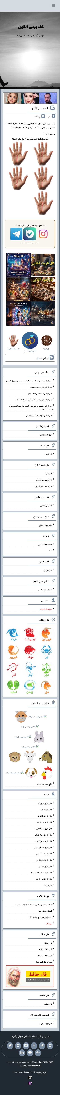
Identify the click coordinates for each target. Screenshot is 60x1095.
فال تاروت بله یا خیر (44, 879)
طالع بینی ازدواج (45, 525)
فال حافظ (48, 943)
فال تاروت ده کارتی (44, 860)
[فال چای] (43, 314)
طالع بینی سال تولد (44, 784)
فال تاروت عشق (45, 866)
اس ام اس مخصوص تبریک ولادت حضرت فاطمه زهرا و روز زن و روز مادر (31, 407)
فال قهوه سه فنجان (44, 480)
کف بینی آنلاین (31, 26)
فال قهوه (48, 473)
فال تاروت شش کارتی (43, 847)
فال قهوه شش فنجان (43, 486)
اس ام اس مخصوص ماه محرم (40, 393)
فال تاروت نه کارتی (44, 853)
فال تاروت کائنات (45, 816)
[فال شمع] (18, 290)
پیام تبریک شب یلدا (44, 961)
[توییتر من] (10, 1045)
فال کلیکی (48, 570)
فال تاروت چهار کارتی (43, 835)
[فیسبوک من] (34, 1045)
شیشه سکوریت (45, 911)
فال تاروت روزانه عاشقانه (41, 872)
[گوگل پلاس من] (38, 1052)
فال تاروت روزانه (45, 803)
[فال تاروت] (43, 265)
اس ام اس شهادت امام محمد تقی (39, 415)
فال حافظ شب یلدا (44, 955)
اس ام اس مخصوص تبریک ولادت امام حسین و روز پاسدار (29, 380)
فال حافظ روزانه (45, 949)
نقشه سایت (18, 1072)
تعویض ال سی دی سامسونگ (40, 917)
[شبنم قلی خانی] (12, 99)
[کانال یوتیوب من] (30, 1052)
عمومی (39, 358)
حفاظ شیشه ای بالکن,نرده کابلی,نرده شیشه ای (33, 904)
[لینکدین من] (22, 1052)
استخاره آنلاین (46, 434)
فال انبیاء (48, 454)
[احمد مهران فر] (48, 99)
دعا (50, 551)
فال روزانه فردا (46, 1023)
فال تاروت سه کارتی (43, 828)
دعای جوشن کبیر (45, 544)
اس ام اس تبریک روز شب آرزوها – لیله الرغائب (33, 399)
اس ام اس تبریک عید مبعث (41, 387)
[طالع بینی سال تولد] (30, 745)
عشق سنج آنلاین (45, 589)
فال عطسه (48, 1004)
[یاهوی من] (50, 1045)
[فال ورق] (18, 314)
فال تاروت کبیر (46, 809)
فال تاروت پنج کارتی (44, 841)
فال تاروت (48, 885)
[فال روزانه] (18, 265)
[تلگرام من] (42, 1045)
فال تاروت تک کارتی (44, 822)
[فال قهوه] (43, 290)
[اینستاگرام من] (26, 1045)
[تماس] (18, 1045)
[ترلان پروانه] (30, 99)
